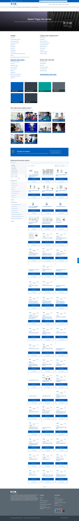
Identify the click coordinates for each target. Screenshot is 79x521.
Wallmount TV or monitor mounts (16, 74)
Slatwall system (13, 72)
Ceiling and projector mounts (15, 61)
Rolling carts (12, 70)
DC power (12, 55)
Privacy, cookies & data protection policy (17, 517)
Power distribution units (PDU (15, 39)
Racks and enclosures (43, 61)
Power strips (12, 48)
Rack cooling (42, 65)
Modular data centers (43, 70)
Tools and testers (42, 48)
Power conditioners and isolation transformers (18, 53)
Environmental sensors (43, 68)
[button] (78, 260)
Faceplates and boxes (43, 46)
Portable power (13, 46)
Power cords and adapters (15, 41)
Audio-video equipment (43, 41)
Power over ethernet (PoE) (44, 44)
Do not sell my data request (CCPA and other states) (32, 517)
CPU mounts (12, 63)
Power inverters (13, 51)
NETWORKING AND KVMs (48, 74)
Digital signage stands (14, 67)
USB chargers (13, 44)
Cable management (43, 63)
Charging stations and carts (15, 42)
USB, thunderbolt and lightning (45, 42)
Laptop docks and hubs (43, 51)
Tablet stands (13, 77)
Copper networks (42, 37)
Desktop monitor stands (14, 65)
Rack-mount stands (14, 68)
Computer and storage (43, 53)
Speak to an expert (55, 152)
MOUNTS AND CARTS (17, 60)
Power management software (15, 57)
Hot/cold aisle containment (44, 67)
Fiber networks (42, 39)
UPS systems (13, 37)
